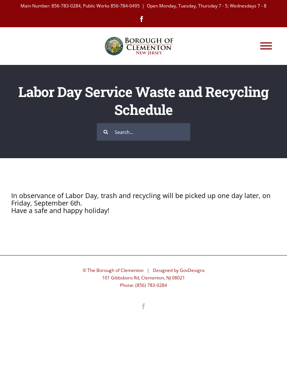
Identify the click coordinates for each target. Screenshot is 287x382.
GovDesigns (192, 270)
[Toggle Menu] (266, 46)
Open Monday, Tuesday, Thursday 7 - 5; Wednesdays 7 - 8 (206, 6)
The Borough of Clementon (115, 270)
